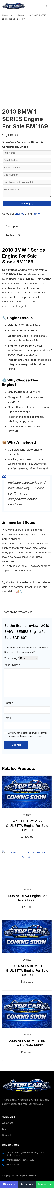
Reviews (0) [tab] (13, 235)
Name (9, 702)
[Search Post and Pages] (46, 6)
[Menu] (50, 6)
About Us (7, 1122)
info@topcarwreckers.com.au (20, 1160)
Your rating (11, 658)
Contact (6, 1135)
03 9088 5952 (13, 1164)
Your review (12, 664)
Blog (4, 1129)
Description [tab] (12, 226)
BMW (36, 213)
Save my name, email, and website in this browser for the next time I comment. (27, 735)
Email (8, 718)
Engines (19, 213)
